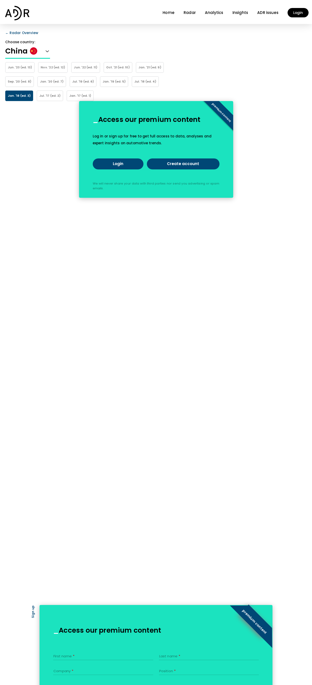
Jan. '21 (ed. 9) (149, 67)
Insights (240, 12)
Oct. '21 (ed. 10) (118, 67)
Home (169, 12)
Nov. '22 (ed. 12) (53, 67)
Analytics (214, 12)
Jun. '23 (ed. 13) (20, 67)
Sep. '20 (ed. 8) (19, 81)
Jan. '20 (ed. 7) (51, 81)
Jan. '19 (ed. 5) (114, 81)
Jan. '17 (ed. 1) (80, 96)
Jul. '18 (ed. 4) (145, 81)
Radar (190, 12)
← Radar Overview (21, 32)
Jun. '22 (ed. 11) (85, 67)
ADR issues (267, 12)
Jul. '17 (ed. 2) (50, 96)
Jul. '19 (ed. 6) (83, 81)
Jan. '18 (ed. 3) (19, 96)
